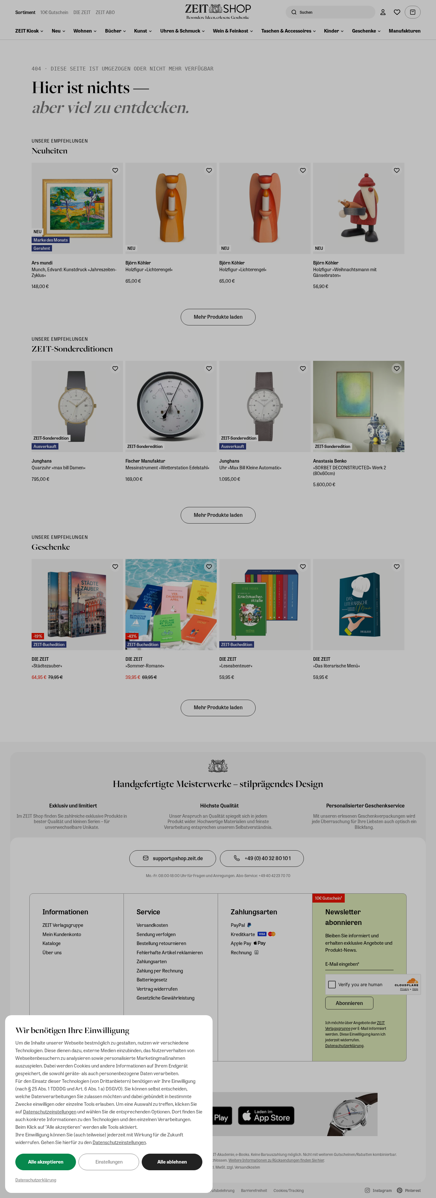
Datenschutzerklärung (35, 1180)
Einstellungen (109, 1161)
